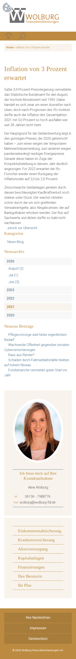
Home (10, 47)
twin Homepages (38, 653)
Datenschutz (38, 639)
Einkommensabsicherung (39, 530)
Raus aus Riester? (21, 355)
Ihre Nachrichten (38, 618)
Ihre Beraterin (30, 576)
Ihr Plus (24, 585)
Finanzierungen (31, 567)
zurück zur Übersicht (22, 228)
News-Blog (15, 242)
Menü (67, 36)
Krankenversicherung (36, 539)
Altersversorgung (33, 549)
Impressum (38, 628)
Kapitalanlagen (31, 558)
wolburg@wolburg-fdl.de (38, 502)
